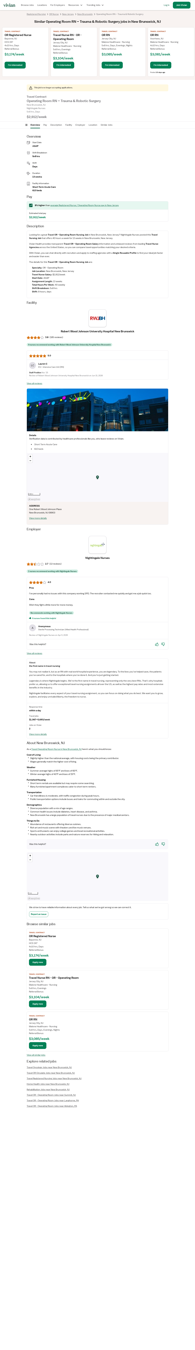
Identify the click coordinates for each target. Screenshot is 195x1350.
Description (56, 125)
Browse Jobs (27, 5)
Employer (80, 125)
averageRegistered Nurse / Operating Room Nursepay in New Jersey (84, 205)
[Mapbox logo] (34, 499)
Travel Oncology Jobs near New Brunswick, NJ (49, 1067)
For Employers (57, 5)
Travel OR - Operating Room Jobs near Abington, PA (52, 1106)
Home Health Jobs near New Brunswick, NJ (48, 1084)
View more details (38, 518)
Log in (166, 5)
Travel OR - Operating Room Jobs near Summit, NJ (51, 1095)
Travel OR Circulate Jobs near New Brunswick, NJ (51, 1073)
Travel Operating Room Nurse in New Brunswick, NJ (56, 749)
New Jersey (68, 14)
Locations (42, 5)
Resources (73, 5)
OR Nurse (54, 14)
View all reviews (34, 383)
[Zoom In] (30, 456)
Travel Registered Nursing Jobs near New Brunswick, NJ (54, 1078)
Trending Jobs (93, 5)
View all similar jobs (36, 1055)
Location (93, 125)
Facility (68, 125)
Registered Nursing (36, 14)
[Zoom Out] (30, 461)
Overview (35, 125)
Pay (45, 125)
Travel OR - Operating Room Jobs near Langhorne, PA (53, 1100)
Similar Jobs (106, 125)
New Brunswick (85, 14)
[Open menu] (26, 125)
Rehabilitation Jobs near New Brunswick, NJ (48, 1089)
